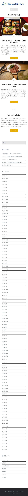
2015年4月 (4, 306)
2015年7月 (4, 301)
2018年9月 (4, 216)
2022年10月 (5, 178)
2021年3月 (4, 187)
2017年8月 (4, 248)
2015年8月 (4, 298)
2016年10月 (5, 269)
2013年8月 (4, 362)
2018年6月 (4, 225)
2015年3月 (4, 309)
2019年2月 (4, 208)
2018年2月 (4, 234)
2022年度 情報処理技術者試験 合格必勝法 (12, 156)
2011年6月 (4, 437)
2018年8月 (4, 219)
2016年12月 (5, 266)
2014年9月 (4, 324)
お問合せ (4, 477)
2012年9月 (4, 394)
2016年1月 (4, 286)
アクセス (4, 474)
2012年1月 (4, 417)
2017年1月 (4, 263)
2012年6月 (4, 402)
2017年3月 (4, 257)
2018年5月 (4, 228)
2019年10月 (5, 202)
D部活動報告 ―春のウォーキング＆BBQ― (12, 153)
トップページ (5, 460)
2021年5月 (4, 184)
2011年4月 (4, 443)
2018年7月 (4, 222)
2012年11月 (5, 388)
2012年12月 (5, 385)
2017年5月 (4, 254)
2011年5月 (4, 440)
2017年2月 (4, 260)
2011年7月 (4, 434)
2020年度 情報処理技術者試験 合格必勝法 (12, 162)
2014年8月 (4, 327)
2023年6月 (4, 176)
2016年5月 (4, 280)
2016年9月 (4, 272)
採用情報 (4, 471)
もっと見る (14, 58)
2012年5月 (4, 405)
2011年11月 (5, 423)
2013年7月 (4, 365)
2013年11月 (5, 353)
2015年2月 (4, 312)
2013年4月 (4, 373)
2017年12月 (5, 240)
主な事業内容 (5, 466)
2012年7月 (4, 399)
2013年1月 (4, 382)
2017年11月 (5, 242)
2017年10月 (5, 245)
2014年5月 (4, 336)
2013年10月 (5, 356)
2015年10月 (5, 292)
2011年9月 (4, 429)
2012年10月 (5, 391)
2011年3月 (4, 446)
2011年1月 (4, 449)
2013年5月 (4, 370)
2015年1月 (4, 315)
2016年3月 (4, 283)
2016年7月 (4, 274)
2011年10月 (5, 426)
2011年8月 (4, 431)
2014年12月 (5, 318)
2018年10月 (5, 213)
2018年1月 (4, 237)
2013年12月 (5, 350)
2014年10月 (5, 321)
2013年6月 (4, 367)
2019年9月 (4, 205)
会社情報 (4, 463)
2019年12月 (5, 196)
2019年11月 (5, 199)
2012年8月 (4, 397)
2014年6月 (4, 333)
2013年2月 (4, 379)
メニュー (15, 9)
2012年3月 (4, 411)
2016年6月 (4, 277)
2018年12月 (5, 210)
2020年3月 (4, 190)
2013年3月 (4, 376)
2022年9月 (4, 181)
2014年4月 (4, 338)
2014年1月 (4, 347)
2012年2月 (4, 414)
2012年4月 (4, 408)
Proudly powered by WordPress (12, 491)
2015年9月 (4, 295)
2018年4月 (4, 231)
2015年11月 (5, 289)
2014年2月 (4, 344)
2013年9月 (4, 359)
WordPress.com (15, 493)
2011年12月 (5, 420)
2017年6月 (4, 251)
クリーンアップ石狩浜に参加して (9, 159)
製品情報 (4, 468)
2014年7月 (4, 330)
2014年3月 (4, 341)
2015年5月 (4, 303)
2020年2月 (4, 193)
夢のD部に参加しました (7, 165)
